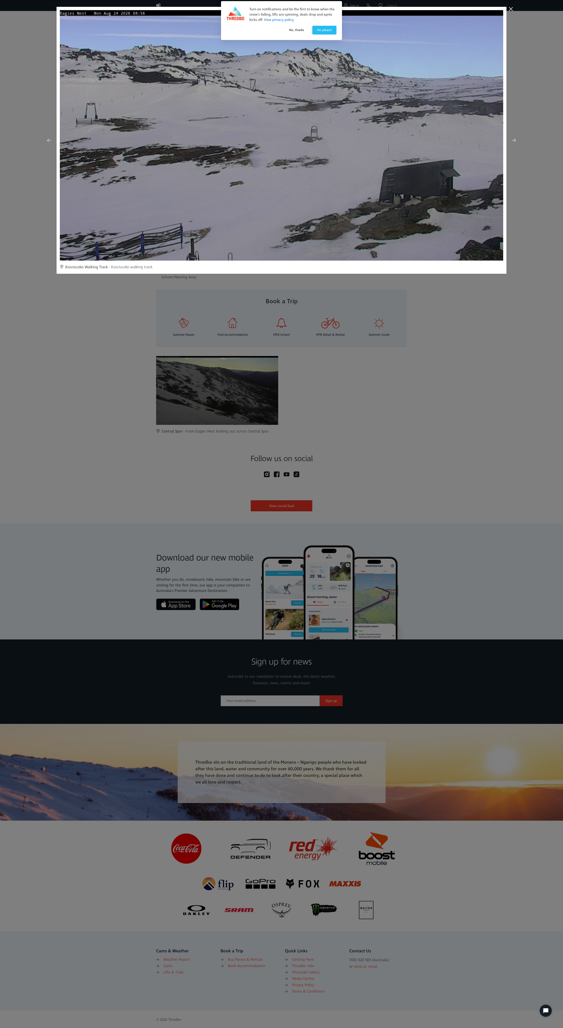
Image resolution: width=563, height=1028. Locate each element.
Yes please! (324, 30)
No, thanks (296, 30)
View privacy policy (279, 19)
